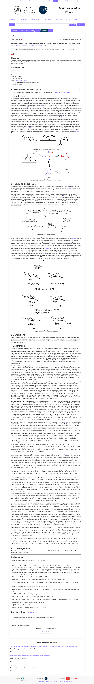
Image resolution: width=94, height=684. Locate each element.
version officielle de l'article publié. (63, 92)
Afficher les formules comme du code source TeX (71, 39)
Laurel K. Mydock (15, 45)
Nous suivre (56, 681)
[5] (61, 108)
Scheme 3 (65, 196)
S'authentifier (47, 632)
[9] (28, 342)
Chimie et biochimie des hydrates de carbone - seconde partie (40, 48)
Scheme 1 (31, 128)
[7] (61, 117)
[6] (28, 110)
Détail (13, 72)
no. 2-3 (37, 30)
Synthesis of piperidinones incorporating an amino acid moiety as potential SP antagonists (30, 655)
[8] (40, 123)
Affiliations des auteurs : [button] (17, 84)
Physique (38, 0)
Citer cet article (22, 72)
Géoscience (44, 0)
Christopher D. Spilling (26, 45)
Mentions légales (68, 681)
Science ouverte (35, 19)
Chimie (55, 0)
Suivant (50, 30)
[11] (50, 401)
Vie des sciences (69, 0)
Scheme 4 (74, 238)
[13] (64, 454)
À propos (13, 19)
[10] (63, 366)
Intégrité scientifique (48, 19)
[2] (32, 102)
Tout (71, 25)
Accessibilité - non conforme (45, 681)
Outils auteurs (59, 19)
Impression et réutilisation (72, 19)
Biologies (61, 0)
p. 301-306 (44, 30)
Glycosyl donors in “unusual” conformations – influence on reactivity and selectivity (28, 665)
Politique (29, 612)
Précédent (14, 30)
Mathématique (23, 0)
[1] (20, 102)
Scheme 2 (77, 131)
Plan (13, 35)
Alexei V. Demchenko (39, 45)
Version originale (16, 39)
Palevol (50, 0)
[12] (66, 422)
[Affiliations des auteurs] (47, 46)
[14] (69, 503)
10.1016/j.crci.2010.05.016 (20, 80)
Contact (61, 681)
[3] (41, 105)
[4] (27, 107)
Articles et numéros (23, 19)
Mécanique (31, 0)
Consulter (11, 25)
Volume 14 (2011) (30, 30)
